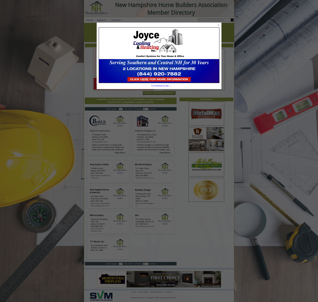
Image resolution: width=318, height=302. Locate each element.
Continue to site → (161, 85)
